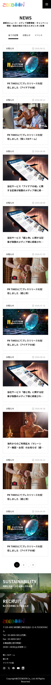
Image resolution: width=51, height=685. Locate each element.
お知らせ (26, 35)
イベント (39, 35)
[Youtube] (18, 668)
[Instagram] (4, 668)
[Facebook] (13, 668)
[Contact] (23, 668)
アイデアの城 (8, 662)
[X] (9, 668)
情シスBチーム (9, 655)
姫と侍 (5, 658)
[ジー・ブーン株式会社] (13, 4)
